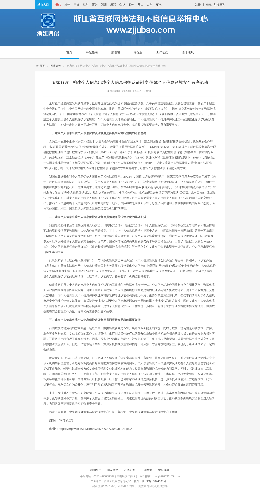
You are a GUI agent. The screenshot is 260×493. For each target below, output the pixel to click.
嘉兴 (95, 4)
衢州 (131, 4)
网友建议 (112, 469)
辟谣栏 (115, 52)
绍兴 (113, 4)
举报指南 (92, 52)
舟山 (140, 4)
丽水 (159, 4)
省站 (58, 4)
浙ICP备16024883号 (154, 481)
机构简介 (95, 469)
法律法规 (188, 52)
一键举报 (146, 469)
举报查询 (219, 4)
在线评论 (129, 469)
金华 (122, 4)
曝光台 (138, 52)
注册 (198, 4)
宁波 (76, 4)
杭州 (67, 4)
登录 (209, 4)
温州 (86, 4)
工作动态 (162, 52)
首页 (69, 52)
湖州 (104, 4)
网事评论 (55, 65)
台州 (149, 4)
